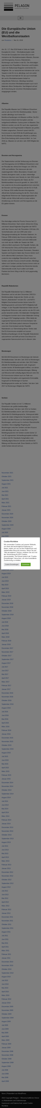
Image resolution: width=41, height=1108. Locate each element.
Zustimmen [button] (25, 564)
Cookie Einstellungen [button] (11, 564)
